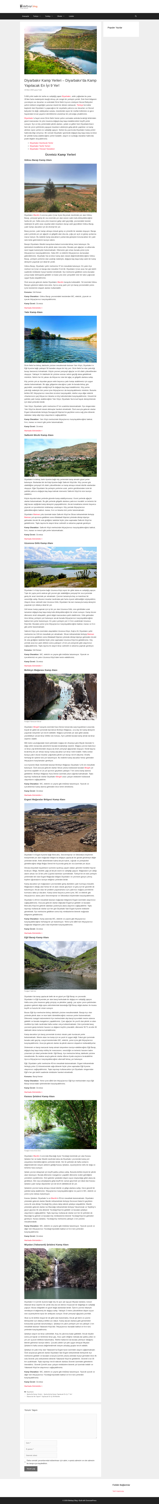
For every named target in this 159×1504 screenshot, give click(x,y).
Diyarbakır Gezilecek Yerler (41, 143)
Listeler (71, 16)
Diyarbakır (30, 1392)
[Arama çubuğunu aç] (136, 16)
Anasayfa (25, 16)
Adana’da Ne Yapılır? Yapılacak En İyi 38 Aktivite (43, 1396)
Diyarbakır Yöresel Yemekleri (42, 149)
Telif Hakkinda (118, 1491)
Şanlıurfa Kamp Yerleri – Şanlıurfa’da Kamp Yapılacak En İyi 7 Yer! (49, 1394)
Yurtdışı (48, 16)
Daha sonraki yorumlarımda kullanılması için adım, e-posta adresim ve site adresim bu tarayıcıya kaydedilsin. (60, 1461)
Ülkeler (59, 16)
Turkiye (35, 16)
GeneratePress (91, 1500)
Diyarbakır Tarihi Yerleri (40, 146)
